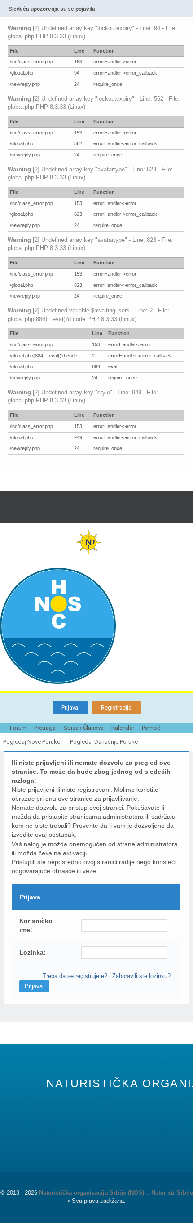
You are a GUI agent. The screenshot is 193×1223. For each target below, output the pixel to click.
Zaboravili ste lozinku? (141, 976)
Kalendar (122, 727)
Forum (18, 727)
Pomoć (151, 727)
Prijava (69, 707)
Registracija (116, 707)
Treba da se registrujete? (75, 976)
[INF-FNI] (96, 542)
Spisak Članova (83, 727)
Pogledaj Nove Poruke (31, 741)
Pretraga (45, 727)
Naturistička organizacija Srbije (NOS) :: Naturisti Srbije (116, 1192)
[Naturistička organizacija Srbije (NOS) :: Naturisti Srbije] (96, 626)
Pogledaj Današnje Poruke (104, 741)
